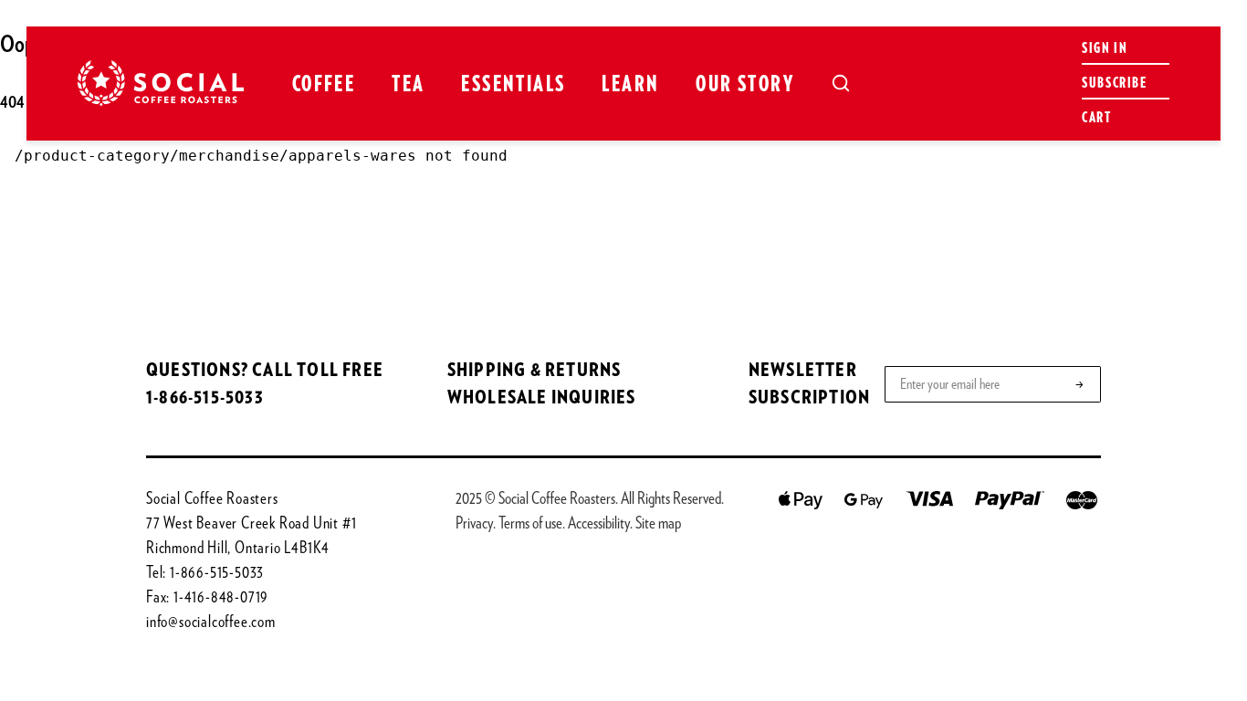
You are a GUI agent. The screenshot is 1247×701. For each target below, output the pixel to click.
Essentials (513, 85)
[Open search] (841, 83)
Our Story (745, 85)
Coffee (323, 85)
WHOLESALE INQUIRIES (541, 398)
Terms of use (530, 524)
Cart (1096, 117)
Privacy (474, 524)
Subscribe (1114, 83)
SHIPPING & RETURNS (534, 370)
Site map (658, 524)
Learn (630, 85)
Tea (408, 85)
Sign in (1104, 48)
